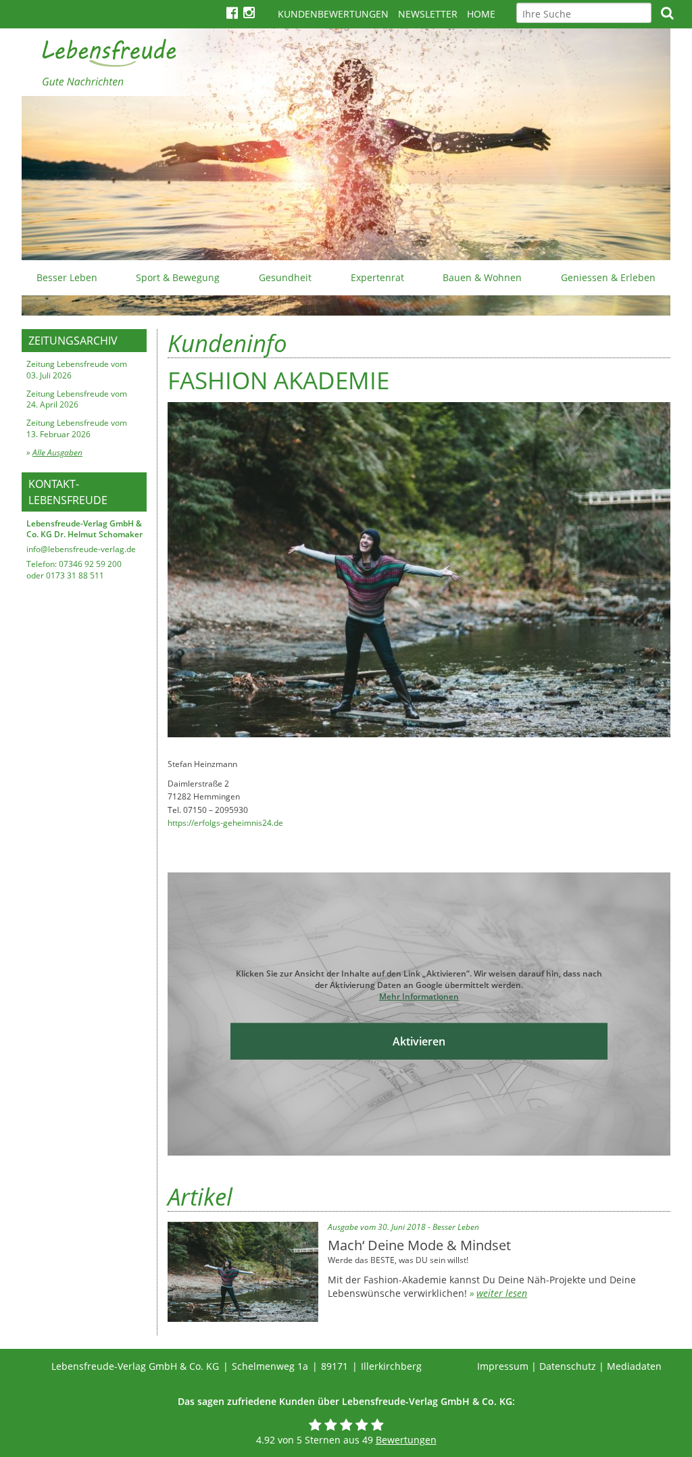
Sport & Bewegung (178, 277)
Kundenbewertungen (333, 13)
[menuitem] (67, 278)
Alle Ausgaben (57, 452)
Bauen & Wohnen (482, 277)
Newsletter (428, 13)
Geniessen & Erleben (608, 277)
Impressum (502, 1366)
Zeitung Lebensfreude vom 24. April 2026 (76, 399)
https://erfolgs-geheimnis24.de (225, 823)
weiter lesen (501, 1293)
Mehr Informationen (419, 996)
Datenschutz (567, 1366)
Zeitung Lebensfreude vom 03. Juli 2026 (76, 369)
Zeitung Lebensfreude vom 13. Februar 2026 (76, 428)
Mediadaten (634, 1366)
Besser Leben (66, 277)
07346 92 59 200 (90, 564)
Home (481, 13)
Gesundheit (285, 277)
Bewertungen (406, 1439)
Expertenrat (377, 277)
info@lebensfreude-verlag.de (81, 549)
